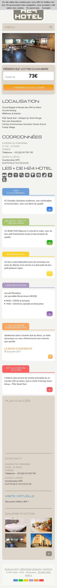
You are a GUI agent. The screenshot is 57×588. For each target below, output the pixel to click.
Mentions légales (30, 569)
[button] (6, 48)
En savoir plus (32, 8)
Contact (47, 569)
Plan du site (12, 569)
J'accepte (46, 8)
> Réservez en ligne (29, 87)
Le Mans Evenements (18, 348)
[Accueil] (28, 13)
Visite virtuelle (19, 496)
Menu (10, 27)
